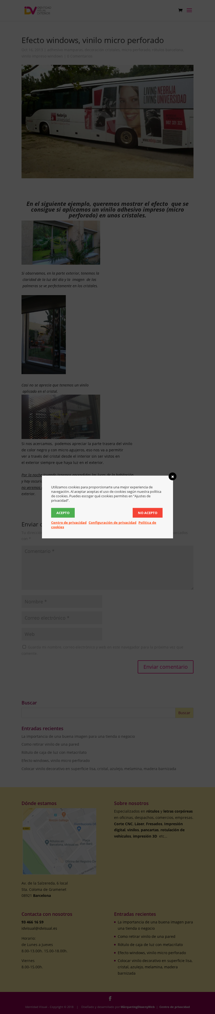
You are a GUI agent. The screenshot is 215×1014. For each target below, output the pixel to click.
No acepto (147, 512)
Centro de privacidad (69, 522)
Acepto (62, 512)
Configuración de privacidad (112, 522)
